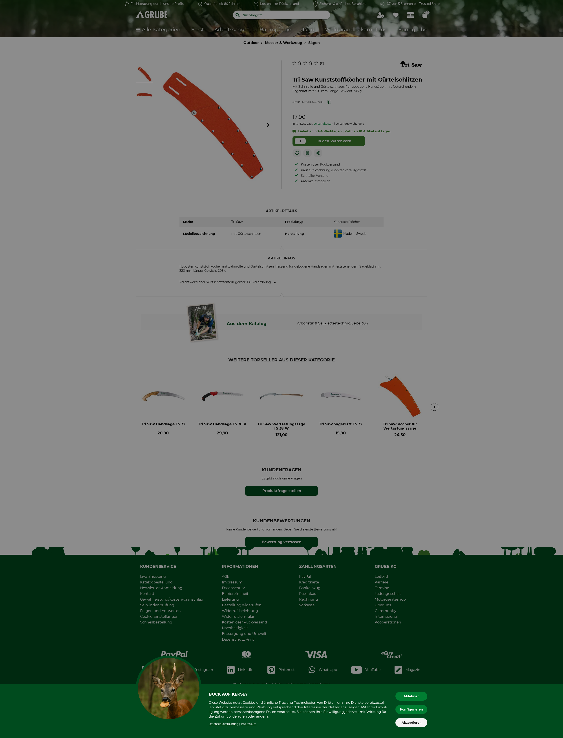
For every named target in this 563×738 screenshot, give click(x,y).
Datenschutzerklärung (223, 723)
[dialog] (281, 369)
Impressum (248, 723)
